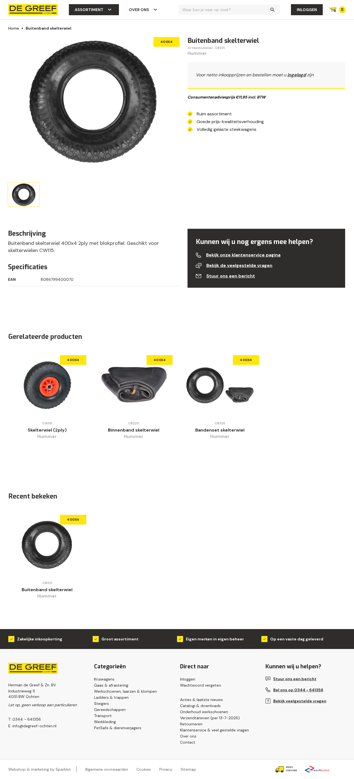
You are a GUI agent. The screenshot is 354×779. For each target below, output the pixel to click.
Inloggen (307, 9)
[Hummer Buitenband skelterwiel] (47, 545)
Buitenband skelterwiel (48, 28)
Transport (103, 715)
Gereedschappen (110, 709)
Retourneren (191, 723)
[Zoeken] (272, 10)
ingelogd (296, 75)
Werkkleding (105, 721)
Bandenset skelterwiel (219, 430)
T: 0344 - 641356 (24, 719)
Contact (187, 742)
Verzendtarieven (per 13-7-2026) (210, 717)
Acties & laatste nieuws (201, 699)
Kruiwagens (104, 679)
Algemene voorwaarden (106, 769)
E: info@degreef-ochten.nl (32, 725)
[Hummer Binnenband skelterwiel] (133, 385)
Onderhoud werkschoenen (204, 711)
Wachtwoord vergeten (200, 685)
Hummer (197, 53)
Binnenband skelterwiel (133, 430)
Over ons (139, 9)
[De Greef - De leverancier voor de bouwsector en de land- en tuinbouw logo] (33, 9)
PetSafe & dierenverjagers (117, 727)
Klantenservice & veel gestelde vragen (214, 730)
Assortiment (89, 9)
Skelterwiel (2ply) (47, 430)
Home (13, 28)
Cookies (143, 769)
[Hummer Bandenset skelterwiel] (220, 385)
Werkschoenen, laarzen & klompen (125, 691)
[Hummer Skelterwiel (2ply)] (47, 385)
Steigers (101, 703)
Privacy (165, 769)
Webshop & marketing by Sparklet (39, 769)
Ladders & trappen (111, 697)
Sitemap (188, 769)
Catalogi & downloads (200, 705)
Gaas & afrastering (111, 685)
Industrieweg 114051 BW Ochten (23, 694)
